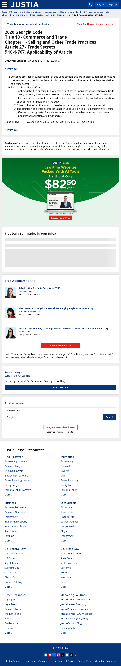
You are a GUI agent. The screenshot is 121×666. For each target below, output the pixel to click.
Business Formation (15, 507)
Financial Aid (67, 516)
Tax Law (9, 535)
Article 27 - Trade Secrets (58, 15)
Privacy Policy (85, 661)
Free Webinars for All (20, 281)
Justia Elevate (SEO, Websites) (76, 613)
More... (8, 494)
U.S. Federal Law (15, 549)
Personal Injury (68, 489)
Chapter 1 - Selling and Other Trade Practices (23, 15)
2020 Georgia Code (68, 12)
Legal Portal (29, 661)
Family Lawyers (12, 485)
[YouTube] (50, 655)
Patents (8, 618)
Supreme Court (12, 567)
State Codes (67, 558)
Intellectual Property (15, 521)
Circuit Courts (12, 572)
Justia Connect (13, 661)
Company (43, 661)
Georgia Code (51, 12)
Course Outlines (69, 521)
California (65, 567)
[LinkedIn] (45, 655)
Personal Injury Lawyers (17, 489)
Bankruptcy (66, 461)
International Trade (15, 526)
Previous (12, 68)
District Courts (12, 577)
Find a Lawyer (15, 403)
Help (53, 661)
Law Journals (67, 526)
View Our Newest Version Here (93, 24)
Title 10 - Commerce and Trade (94, 12)
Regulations (11, 563)
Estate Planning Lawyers (18, 480)
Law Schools (68, 503)
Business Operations (16, 512)
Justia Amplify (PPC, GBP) (74, 618)
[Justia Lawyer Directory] (75, 655)
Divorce (64, 470)
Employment (11, 516)
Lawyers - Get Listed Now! (60, 427)
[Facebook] (54, 655)
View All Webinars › (60, 345)
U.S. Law (13, 12)
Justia (4, 12)
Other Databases (15, 595)
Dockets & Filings (13, 582)
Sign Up (113, 4)
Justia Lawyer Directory (73, 604)
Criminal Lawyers (13, 470)
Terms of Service (66, 661)
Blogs (63, 531)
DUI (62, 475)
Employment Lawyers (16, 475)
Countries (9, 628)
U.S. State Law (69, 549)
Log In (100, 4)
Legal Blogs (10, 604)
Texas (63, 582)
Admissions (66, 512)
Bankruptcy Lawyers (15, 461)
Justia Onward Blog (71, 623)
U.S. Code (9, 558)
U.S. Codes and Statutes (30, 12)
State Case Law (68, 563)
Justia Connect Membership (75, 599)
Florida (64, 572)
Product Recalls (12, 613)
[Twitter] (71, 655)
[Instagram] (58, 655)
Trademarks (11, 623)
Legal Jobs (10, 599)
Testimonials (67, 628)
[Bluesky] (67, 655)
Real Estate (10, 531)
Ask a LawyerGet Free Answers (17, 374)
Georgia (69, 143)
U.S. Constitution (13, 553)
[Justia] (25, 4)
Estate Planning (69, 480)
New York (65, 577)
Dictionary (66, 507)
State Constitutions (71, 553)
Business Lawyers (14, 466)
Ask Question (60, 387)
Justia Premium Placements (75, 609)
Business (10, 503)
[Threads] (62, 655)
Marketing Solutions (73, 595)
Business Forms (13, 609)
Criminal (65, 466)
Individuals (67, 457)
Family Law (66, 485)
